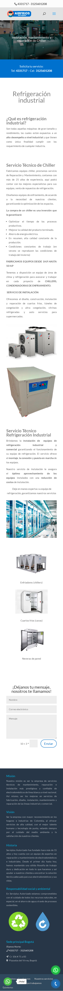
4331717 (23, 4)
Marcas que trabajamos (30, 983)
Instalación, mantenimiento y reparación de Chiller (31, 38)
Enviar (48, 743)
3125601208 (39, 4)
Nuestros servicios (43, 978)
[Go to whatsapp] (8, 982)
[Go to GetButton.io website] (8, 988)
